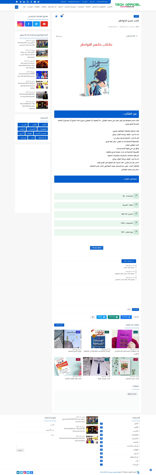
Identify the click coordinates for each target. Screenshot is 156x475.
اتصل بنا (84, 2)
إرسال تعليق (132, 394)
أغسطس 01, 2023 (29, 61)
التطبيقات (43, 129)
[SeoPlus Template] (138, 472)
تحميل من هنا (96, 248)
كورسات (30, 7)
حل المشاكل (52, 7)
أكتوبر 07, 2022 (30, 40)
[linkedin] (24, 1)
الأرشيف (63, 2)
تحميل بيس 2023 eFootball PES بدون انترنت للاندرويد (26, 44)
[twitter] (38, 1)
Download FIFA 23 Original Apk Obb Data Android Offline (26, 86)
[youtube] (35, 1)
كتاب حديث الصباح (132, 379)
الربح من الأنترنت (70, 7)
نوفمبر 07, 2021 (30, 50)
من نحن (92, 2)
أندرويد (60, 7)
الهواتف (37, 7)
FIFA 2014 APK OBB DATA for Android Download (27, 96)
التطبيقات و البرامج (99, 7)
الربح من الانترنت (40, 133)
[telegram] (20, 1)
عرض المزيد (59, 325)
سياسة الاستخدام (102, 2)
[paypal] (16, 1)
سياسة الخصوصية (74, 2)
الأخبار (44, 125)
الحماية (88, 7)
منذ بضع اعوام (129, 265)
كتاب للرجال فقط (104, 379)
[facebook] (31, 1)
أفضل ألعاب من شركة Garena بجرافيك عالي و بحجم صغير (27, 55)
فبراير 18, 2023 (30, 81)
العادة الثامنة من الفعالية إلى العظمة (97, 351)
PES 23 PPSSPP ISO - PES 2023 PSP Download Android (27, 106)
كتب (24, 7)
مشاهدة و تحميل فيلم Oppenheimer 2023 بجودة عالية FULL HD (27, 66)
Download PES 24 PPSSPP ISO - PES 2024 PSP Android (26, 75)
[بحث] (16, 7)
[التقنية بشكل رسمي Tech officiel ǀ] (128, 5)
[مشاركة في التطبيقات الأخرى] (92, 317)
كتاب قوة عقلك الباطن (73, 379)
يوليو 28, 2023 (31, 72)
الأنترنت (109, 7)
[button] (126, 317)
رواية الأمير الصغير (74, 351)
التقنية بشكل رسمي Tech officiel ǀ (110, 472)
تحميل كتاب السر (129, 268)
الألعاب (43, 7)
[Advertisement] (32, 178)
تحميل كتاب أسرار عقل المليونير (124, 274)
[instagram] (27, 1)
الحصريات (80, 7)
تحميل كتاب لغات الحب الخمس (124, 280)
